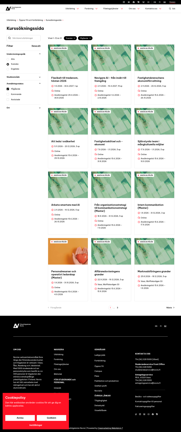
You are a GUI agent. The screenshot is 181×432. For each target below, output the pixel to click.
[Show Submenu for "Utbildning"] (78, 9)
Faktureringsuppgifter (145, 406)
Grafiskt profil (100, 386)
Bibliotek (58, 374)
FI (159, 2)
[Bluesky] (143, 2)
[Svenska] (74, 38)
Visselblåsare (100, 410)
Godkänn (51, 418)
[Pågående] (90, 38)
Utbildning (70, 8)
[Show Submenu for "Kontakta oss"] (160, 9)
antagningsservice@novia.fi (147, 383)
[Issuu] (138, 2)
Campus (98, 371)
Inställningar (35, 425)
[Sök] (9, 38)
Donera (172, 2)
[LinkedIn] (129, 2)
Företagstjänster (110, 8)
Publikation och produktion (106, 381)
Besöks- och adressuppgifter (148, 396)
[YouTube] (148, 2)
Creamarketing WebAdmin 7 (110, 428)
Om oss (132, 8)
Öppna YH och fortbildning (31, 20)
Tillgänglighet (100, 400)
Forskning (89, 8)
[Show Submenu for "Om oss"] (138, 9)
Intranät (57, 388)
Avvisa (20, 418)
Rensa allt (36, 46)
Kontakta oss (151, 8)
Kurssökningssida (53, 20)
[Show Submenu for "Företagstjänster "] (122, 9)
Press (96, 376)
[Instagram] (124, 2)
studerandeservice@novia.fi (147, 370)
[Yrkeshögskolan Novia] (13, 8)
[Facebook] (134, 2)
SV (165, 2)
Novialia (98, 391)
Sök (173, 9)
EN (155, 2)
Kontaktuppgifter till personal (148, 401)
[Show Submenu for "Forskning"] (96, 9)
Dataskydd (99, 405)
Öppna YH (99, 366)
